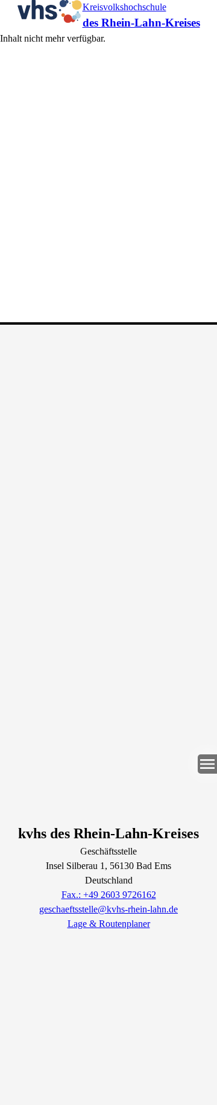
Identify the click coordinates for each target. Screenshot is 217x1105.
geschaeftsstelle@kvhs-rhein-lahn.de (108, 909)
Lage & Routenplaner (109, 924)
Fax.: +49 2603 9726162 (108, 895)
